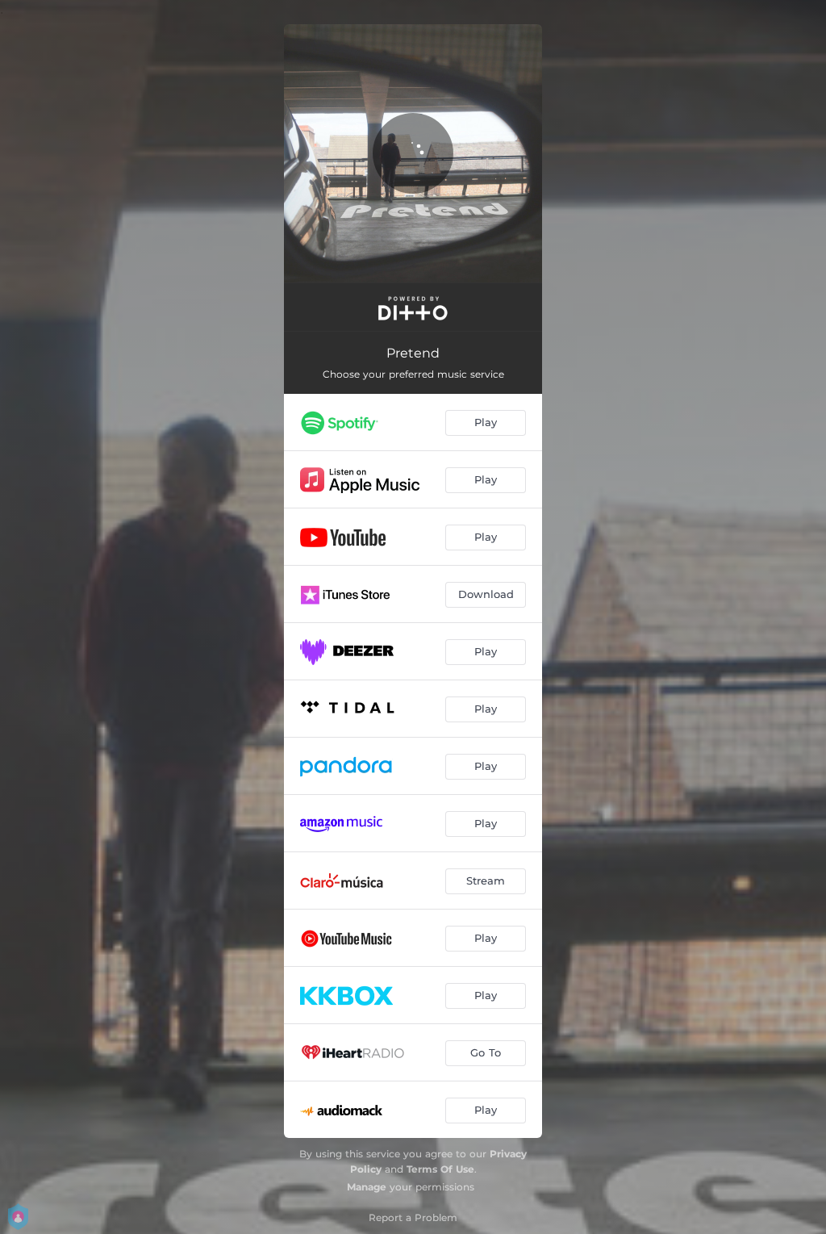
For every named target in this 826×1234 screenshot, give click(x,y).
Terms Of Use (440, 1169)
